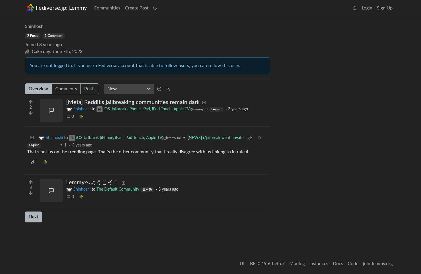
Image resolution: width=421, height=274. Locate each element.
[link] (81, 116)
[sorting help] (159, 89)
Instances (318, 263)
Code (353, 263)
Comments (66, 89)
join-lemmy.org (378, 263)
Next (33, 217)
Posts (89, 89)
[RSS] (168, 89)
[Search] (354, 8)
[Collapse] (31, 138)
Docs (338, 263)
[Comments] (51, 110)
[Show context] (250, 138)
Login (367, 8)
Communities (107, 8)
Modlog (297, 263)
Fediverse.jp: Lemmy (61, 8)
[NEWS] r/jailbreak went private (215, 138)
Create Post (137, 8)
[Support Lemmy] (155, 8)
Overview (38, 89)
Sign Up (385, 8)
